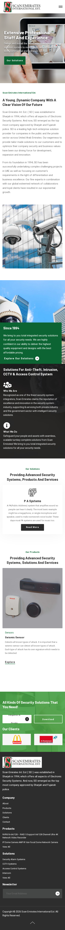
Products (6, 808)
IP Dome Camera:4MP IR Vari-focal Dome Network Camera (30, 842)
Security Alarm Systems (13, 859)
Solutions (7, 812)
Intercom (6, 873)
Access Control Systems (14, 868)
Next (57, 48)
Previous (7, 48)
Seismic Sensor (14, 637)
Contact (6, 822)
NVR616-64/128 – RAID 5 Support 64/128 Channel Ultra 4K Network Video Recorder (30, 836)
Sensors (9, 632)
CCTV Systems (9, 864)
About (5, 803)
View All (6, 847)
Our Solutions (15, 60)
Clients (5, 817)
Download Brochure (48, 720)
